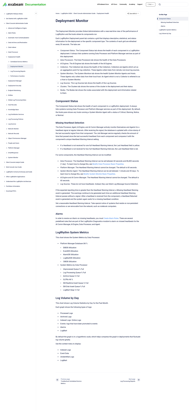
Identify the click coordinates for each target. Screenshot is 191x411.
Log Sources (12, 124)
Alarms (163, 26)
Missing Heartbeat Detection (170, 22)
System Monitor (13, 157)
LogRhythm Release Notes (14, 14)
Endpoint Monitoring (14, 90)
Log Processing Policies (15, 119)
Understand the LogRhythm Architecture (18, 181)
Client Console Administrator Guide (17, 23)
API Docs (114, 4)
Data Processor (13, 52)
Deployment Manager (15, 81)
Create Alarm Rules (111, 218)
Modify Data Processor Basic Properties (108, 164)
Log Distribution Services (16, 114)
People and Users (13, 143)
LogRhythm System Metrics (167, 30)
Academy (132, 4)
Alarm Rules (12, 33)
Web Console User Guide (14, 167)
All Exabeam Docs (103, 4)
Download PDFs (11, 191)
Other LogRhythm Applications (15, 176)
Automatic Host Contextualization (18, 38)
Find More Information (13, 186)
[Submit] (159, 4)
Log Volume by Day (165, 33)
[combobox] (172, 4)
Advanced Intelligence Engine (17, 28)
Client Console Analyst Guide (15, 162)
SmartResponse (13, 153)
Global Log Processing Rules (17, 100)
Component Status (165, 18)
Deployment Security (14, 85)
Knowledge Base (13, 109)
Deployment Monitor (16, 66)
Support (139, 4)
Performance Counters (17, 76)
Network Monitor (13, 129)
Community (123, 4)
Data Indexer (12, 47)
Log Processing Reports (17, 71)
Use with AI (133, 13)
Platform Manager (14, 148)
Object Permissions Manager (17, 138)
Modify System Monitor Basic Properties (99, 174)
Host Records (12, 105)
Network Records (13, 133)
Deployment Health (14, 57)
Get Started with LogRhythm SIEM (16, 18)
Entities (10, 95)
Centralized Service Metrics (19, 62)
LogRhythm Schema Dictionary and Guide (19, 172)
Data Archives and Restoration (17, 42)
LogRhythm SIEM (66, 13)
